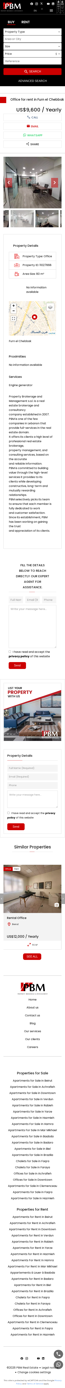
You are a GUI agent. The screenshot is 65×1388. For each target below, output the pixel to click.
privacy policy (19, 656)
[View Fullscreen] (13, 318)
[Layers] (50, 307)
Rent (25, 22)
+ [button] (13, 306)
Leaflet (52, 333)
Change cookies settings (34, 1372)
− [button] (13, 311)
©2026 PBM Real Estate (22, 1368)
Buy (11, 22)
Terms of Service (35, 1383)
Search (34, 71)
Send (17, 665)
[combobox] (32, 31)
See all (32, 956)
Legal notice (50, 1368)
